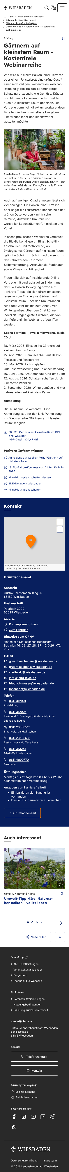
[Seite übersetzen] (53, 7)
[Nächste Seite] (60, 923)
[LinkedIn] (43, 1116)
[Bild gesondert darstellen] (50, 164)
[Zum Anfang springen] (60, 937)
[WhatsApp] (14, 1127)
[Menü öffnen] (62, 7)
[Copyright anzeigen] (59, 164)
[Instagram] (23, 1116)
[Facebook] (14, 1116)
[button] (60, 522)
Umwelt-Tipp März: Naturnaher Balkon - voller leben (28, 900)
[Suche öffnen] (46, 7)
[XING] (52, 1116)
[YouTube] (33, 1116)
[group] (34, 543)
